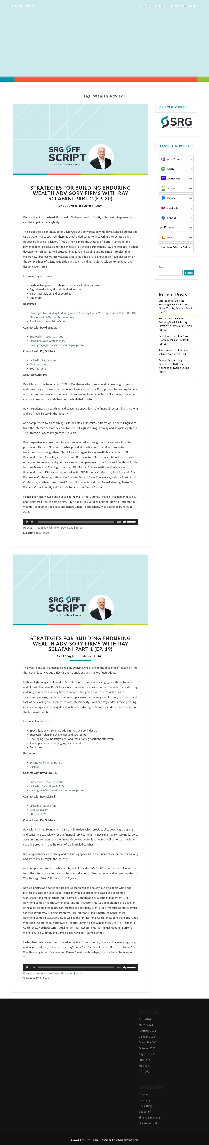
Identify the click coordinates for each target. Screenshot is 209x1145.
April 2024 (145, 1019)
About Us (158, 5)
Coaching (144, 1100)
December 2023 (148, 1042)
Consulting (145, 1106)
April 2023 (145, 1071)
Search (162, 267)
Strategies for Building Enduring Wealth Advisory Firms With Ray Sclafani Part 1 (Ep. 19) (80, 643)
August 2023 (146, 1054)
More (46, 533)
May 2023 (144, 1066)
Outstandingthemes (127, 1139)
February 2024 (147, 1031)
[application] (80, 522)
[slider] (132, 521)
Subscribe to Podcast (182, 5)
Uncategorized (148, 1123)
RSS (38, 533)
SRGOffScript (72, 205)
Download (67, 527)
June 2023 (145, 1060)
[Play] (27, 522)
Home (144, 5)
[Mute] (124, 522)
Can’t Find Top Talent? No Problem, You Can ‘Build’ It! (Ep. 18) (174, 339)
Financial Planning (150, 1117)
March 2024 (146, 1025)
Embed (79, 527)
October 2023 (147, 1048)
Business (144, 1094)
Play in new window (47, 527)
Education (145, 1111)
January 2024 (147, 1036)
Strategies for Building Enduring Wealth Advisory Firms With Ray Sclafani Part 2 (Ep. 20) (80, 193)
